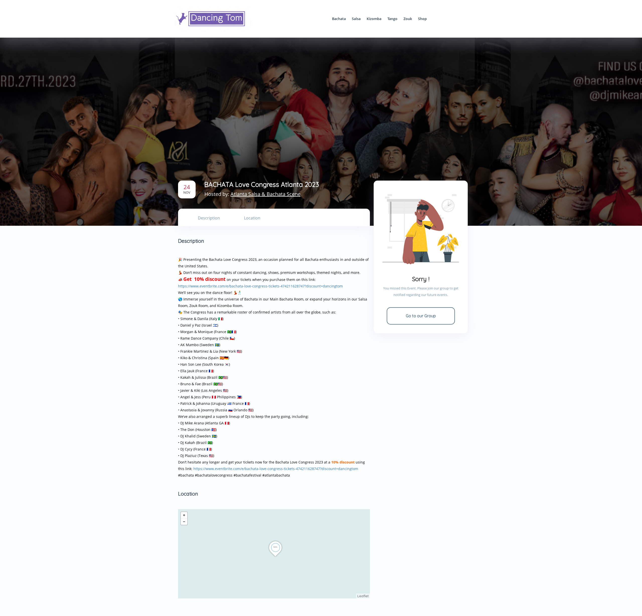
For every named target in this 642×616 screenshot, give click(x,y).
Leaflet (363, 596)
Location (252, 218)
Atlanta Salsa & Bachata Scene (265, 194)
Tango (392, 18)
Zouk (408, 18)
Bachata (339, 18)
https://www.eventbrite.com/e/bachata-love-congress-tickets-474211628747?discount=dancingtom (260, 286)
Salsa (356, 18)
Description (209, 218)
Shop (422, 18)
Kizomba (374, 18)
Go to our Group (421, 315)
